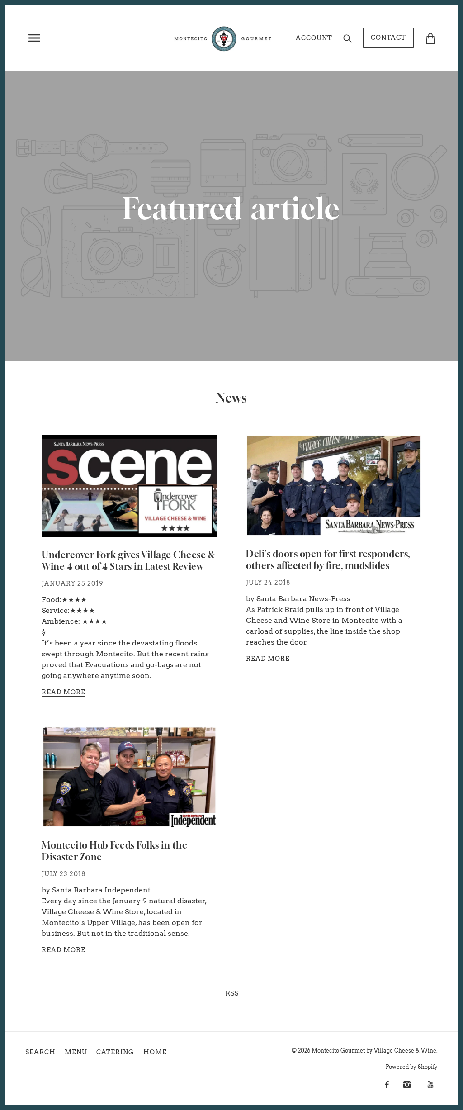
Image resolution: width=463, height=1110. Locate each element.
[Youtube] (430, 1084)
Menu (76, 1052)
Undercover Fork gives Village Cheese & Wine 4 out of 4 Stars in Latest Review (128, 561)
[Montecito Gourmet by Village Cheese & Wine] (223, 37)
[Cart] (430, 37)
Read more (63, 692)
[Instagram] (407, 1084)
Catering (115, 1052)
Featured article (231, 209)
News (231, 397)
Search (40, 1052)
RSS (231, 993)
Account (314, 38)
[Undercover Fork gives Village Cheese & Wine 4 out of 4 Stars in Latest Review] (129, 493)
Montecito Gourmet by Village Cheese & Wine (374, 1050)
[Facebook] (386, 1084)
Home (155, 1052)
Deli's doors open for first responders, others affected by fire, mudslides (328, 560)
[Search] (347, 38)
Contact (388, 37)
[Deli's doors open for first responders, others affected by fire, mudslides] (333, 492)
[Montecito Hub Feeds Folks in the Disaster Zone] (129, 784)
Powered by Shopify (412, 1066)
